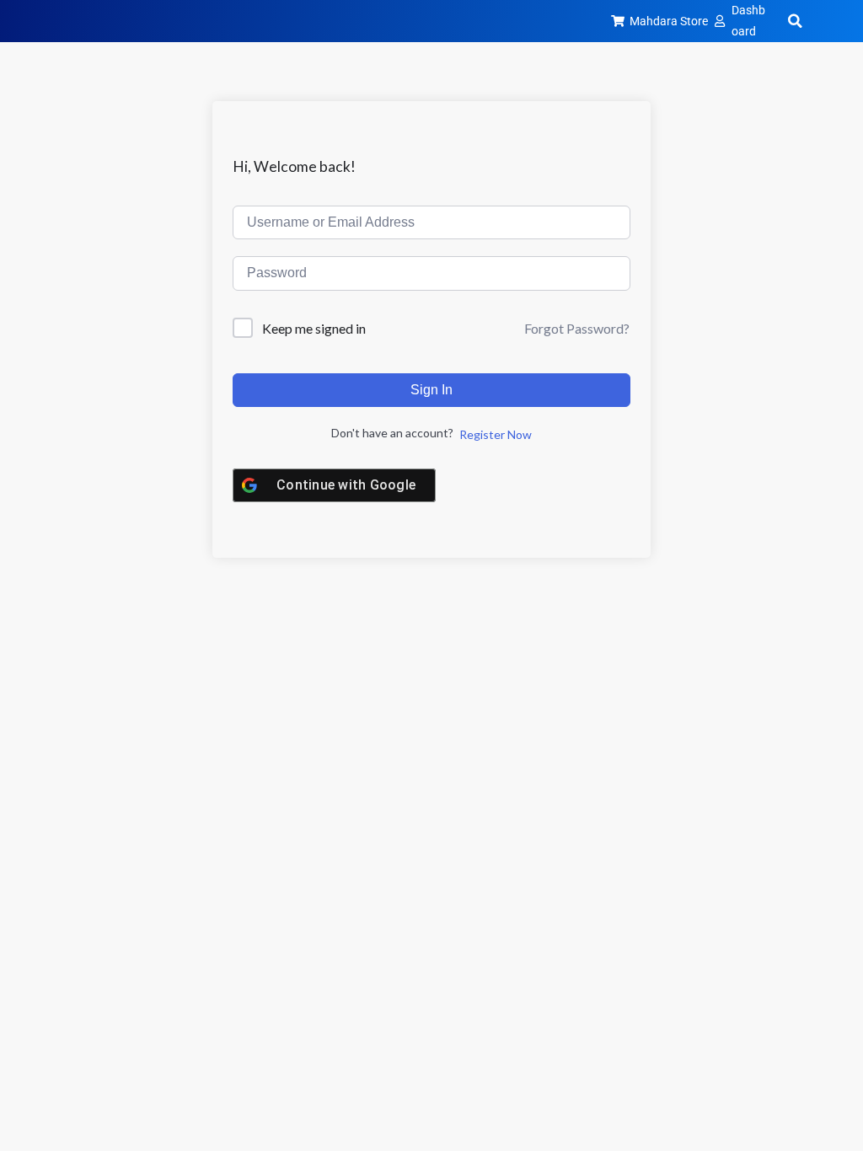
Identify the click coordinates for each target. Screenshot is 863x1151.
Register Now (495, 434)
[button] (794, 21)
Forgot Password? (577, 328)
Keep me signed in (314, 328)
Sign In (431, 390)
